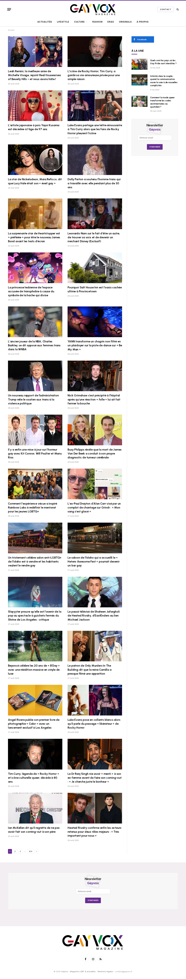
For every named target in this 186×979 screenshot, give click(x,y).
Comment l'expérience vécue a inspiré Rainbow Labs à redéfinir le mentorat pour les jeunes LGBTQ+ (32, 507)
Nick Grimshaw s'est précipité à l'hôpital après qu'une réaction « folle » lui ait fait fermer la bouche (94, 399)
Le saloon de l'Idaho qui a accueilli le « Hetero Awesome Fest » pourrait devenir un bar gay (93, 561)
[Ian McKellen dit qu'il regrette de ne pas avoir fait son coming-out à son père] (35, 808)
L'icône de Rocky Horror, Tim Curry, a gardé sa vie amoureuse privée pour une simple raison (94, 75)
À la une (138, 50)
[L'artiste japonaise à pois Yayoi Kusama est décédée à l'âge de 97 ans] (35, 105)
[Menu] (9, 9)
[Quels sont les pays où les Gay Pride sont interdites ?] (139, 64)
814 (30, 851)
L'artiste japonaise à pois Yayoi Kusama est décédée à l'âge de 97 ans (33, 127)
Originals (125, 22)
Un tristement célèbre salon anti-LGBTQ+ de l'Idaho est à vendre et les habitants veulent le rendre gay (34, 561)
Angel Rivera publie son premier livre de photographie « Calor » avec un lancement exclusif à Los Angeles (33, 723)
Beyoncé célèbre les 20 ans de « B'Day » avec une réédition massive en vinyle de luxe (34, 669)
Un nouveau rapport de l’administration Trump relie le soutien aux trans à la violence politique (33, 399)
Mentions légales (105, 971)
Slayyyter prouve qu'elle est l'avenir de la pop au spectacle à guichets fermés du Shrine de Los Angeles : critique (34, 615)
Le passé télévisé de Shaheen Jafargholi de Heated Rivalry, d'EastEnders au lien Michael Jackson (94, 615)
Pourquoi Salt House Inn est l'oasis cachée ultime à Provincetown (95, 289)
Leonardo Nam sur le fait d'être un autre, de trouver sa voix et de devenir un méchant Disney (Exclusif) (94, 237)
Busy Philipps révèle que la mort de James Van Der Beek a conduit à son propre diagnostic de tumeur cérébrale (94, 453)
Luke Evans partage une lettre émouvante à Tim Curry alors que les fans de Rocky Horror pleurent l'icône (95, 129)
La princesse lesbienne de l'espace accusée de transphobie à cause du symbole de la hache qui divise (31, 291)
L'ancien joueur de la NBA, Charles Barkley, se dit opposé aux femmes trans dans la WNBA (34, 345)
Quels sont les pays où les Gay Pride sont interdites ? (163, 62)
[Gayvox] (93, 9)
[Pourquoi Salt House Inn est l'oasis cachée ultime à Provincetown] (95, 267)
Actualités (44, 22)
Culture (79, 22)
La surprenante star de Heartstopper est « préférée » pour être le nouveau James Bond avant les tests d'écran (34, 237)
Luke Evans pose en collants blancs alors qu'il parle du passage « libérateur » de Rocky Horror (94, 723)
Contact (165, 9)
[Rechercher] (177, 9)
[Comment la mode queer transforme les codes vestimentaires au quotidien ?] (139, 101)
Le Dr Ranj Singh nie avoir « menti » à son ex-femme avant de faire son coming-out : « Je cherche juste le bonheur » (94, 777)
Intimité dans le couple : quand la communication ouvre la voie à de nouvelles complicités (163, 81)
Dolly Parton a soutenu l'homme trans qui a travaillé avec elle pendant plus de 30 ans (94, 183)
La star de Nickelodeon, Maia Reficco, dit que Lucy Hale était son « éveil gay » (35, 181)
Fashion (97, 22)
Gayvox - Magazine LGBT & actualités (78, 971)
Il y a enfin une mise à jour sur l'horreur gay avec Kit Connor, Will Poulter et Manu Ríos (35, 453)
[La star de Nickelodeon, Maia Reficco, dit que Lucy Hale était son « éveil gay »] (35, 159)
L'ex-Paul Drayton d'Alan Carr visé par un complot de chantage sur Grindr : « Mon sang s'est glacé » (94, 507)
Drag (110, 22)
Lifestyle (63, 22)
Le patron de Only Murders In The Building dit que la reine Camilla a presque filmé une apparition (89, 669)
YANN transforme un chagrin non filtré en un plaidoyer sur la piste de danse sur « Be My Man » (95, 345)
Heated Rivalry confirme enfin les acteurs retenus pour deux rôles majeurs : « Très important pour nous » (94, 831)
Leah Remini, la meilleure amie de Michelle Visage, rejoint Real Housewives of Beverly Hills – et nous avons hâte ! (34, 75)
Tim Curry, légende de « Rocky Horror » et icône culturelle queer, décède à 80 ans (33, 777)
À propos (143, 22)
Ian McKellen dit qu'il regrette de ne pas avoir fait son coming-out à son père (34, 829)
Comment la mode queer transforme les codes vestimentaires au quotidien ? (162, 102)
